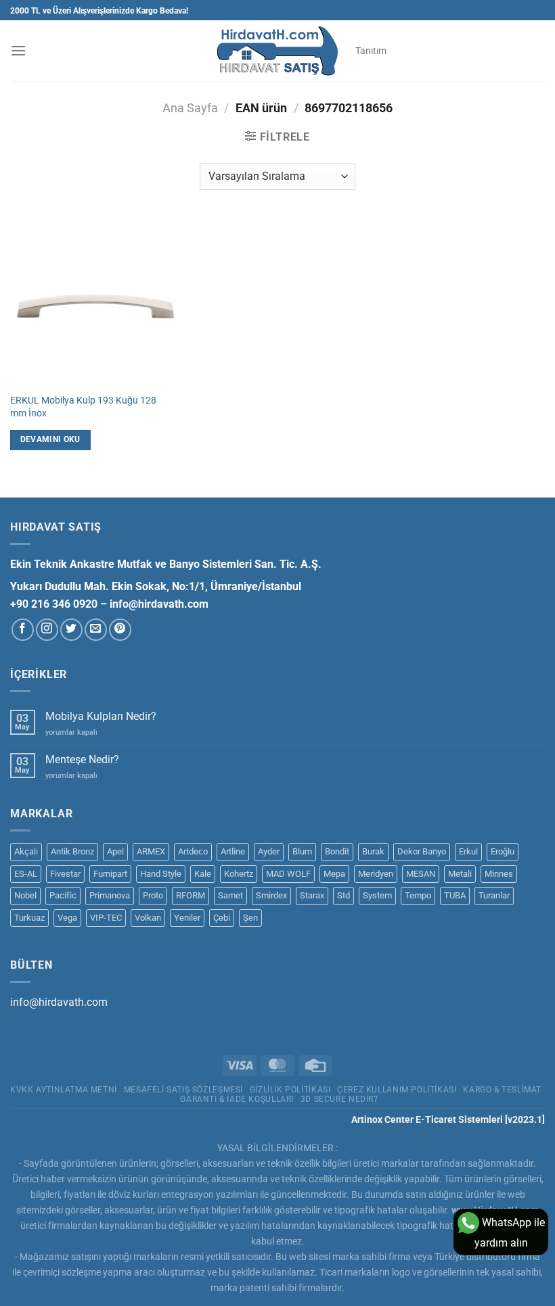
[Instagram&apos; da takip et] (47, 630)
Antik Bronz (72, 851)
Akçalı (26, 851)
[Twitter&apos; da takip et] (71, 630)
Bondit (337, 851)
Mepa (334, 874)
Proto (153, 895)
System (377, 895)
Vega (67, 918)
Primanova (109, 895)
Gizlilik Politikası (290, 1089)
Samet (230, 895)
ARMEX (151, 851)
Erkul (468, 851)
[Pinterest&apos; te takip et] (120, 630)
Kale (202, 874)
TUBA (455, 895)
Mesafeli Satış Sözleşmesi (183, 1089)
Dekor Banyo (421, 851)
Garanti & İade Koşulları (237, 1099)
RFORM (190, 895)
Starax (312, 895)
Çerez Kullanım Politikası (396, 1089)
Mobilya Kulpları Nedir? (100, 716)
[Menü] (18, 50)
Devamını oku (50, 439)
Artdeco (193, 851)
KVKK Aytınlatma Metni (63, 1089)
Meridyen (375, 874)
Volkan (148, 918)
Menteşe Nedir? (82, 759)
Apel (115, 851)
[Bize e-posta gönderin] (96, 630)
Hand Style (160, 874)
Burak (373, 851)
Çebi (221, 918)
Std (343, 895)
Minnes (499, 874)
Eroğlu (502, 851)
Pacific (62, 895)
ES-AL (25, 874)
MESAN (420, 874)
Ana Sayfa (190, 108)
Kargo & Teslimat (502, 1089)
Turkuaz (29, 918)
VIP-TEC (106, 918)
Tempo (418, 895)
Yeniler (187, 918)
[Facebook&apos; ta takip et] (23, 630)
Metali (460, 874)
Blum (302, 851)
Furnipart (110, 874)
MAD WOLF (288, 874)
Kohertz (238, 874)
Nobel (25, 895)
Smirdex (271, 895)
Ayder (269, 851)
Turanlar (494, 895)
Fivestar (65, 874)
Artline (233, 851)
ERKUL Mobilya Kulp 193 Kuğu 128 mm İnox (83, 407)
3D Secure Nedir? (339, 1099)
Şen (250, 918)
